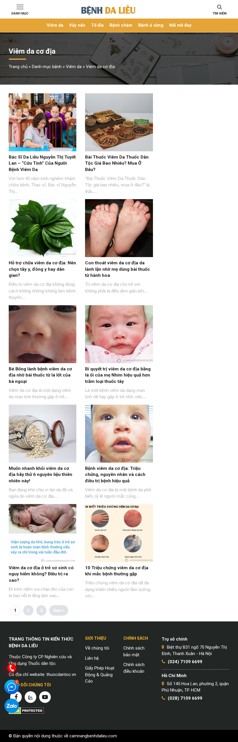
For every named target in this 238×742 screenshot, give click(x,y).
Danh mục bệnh (47, 66)
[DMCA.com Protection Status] (26, 710)
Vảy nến (77, 25)
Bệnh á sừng (150, 25)
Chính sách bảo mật (134, 651)
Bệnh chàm (120, 25)
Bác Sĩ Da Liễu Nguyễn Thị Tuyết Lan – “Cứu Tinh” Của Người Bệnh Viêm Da (42, 163)
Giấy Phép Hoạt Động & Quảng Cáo (99, 674)
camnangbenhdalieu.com (93, 736)
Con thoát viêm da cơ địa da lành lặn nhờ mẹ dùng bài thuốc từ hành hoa (117, 269)
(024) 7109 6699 (185, 661)
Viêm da (55, 25)
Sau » (58, 610)
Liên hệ (92, 658)
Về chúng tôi (97, 648)
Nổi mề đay (180, 25)
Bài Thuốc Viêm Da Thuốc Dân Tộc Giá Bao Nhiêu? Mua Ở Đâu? (117, 163)
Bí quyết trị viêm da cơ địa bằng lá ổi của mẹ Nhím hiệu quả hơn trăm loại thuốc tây (118, 375)
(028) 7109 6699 (185, 698)
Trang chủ (18, 66)
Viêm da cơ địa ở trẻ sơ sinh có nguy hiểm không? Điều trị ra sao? (41, 574)
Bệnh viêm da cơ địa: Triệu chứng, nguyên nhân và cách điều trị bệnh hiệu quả (115, 474)
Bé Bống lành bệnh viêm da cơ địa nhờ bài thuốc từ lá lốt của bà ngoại (40, 375)
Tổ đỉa (97, 25)
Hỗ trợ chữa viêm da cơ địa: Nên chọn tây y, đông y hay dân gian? (42, 269)
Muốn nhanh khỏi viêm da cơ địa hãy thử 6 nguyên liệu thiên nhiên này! (40, 474)
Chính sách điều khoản (134, 668)
